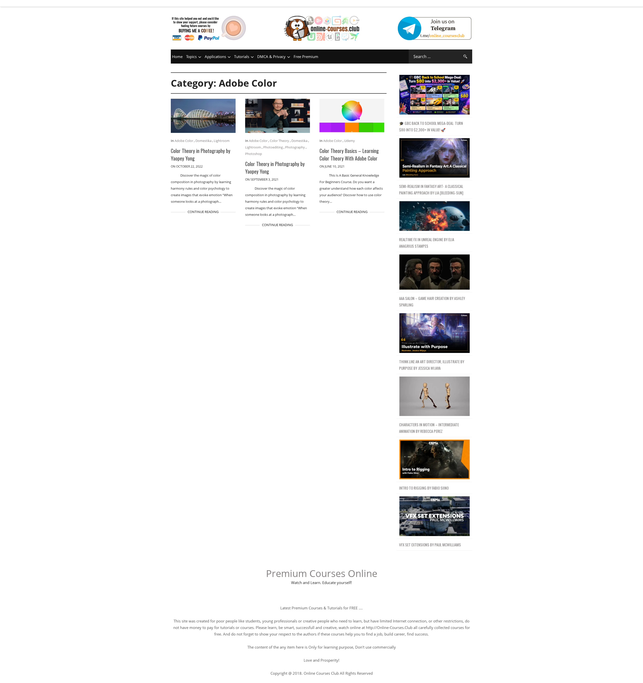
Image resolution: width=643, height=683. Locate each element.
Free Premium (306, 56)
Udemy (349, 140)
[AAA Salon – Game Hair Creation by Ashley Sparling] (434, 272)
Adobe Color (184, 140)
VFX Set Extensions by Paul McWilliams (430, 544)
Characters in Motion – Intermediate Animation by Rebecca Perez (429, 428)
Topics (191, 56)
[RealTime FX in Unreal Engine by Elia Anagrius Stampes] (434, 216)
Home (177, 56)
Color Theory (279, 140)
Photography (295, 147)
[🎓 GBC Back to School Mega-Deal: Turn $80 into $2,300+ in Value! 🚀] (434, 94)
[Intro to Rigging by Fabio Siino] (434, 459)
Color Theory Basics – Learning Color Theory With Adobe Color (349, 154)
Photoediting (273, 147)
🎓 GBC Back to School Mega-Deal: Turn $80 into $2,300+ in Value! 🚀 (431, 126)
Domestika (203, 140)
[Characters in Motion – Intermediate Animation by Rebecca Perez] (434, 396)
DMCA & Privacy (271, 56)
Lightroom (222, 140)
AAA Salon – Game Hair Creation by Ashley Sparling (432, 301)
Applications (215, 56)
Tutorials (241, 56)
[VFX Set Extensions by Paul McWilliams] (434, 516)
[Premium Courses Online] (321, 21)
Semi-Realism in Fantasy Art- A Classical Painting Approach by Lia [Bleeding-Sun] (431, 189)
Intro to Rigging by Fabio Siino (424, 488)
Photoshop (253, 153)
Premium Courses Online (321, 573)
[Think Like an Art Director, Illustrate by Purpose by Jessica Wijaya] (434, 333)
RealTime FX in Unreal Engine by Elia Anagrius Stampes (426, 243)
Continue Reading (203, 211)
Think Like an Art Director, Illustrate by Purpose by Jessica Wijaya (431, 365)
